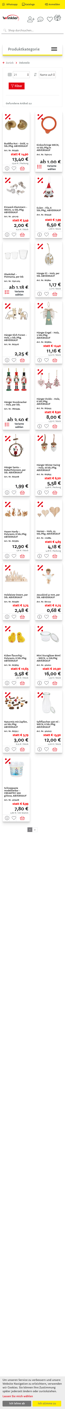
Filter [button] (18, 86)
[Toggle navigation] (54, 48)
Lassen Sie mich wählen (18, 1396)
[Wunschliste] (50, 19)
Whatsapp (12, 4)
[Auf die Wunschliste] (13, 168)
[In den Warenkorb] (23, 168)
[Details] (6, 168)
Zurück (9, 62)
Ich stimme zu (47, 1403)
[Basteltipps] (40, 19)
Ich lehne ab (17, 1403)
